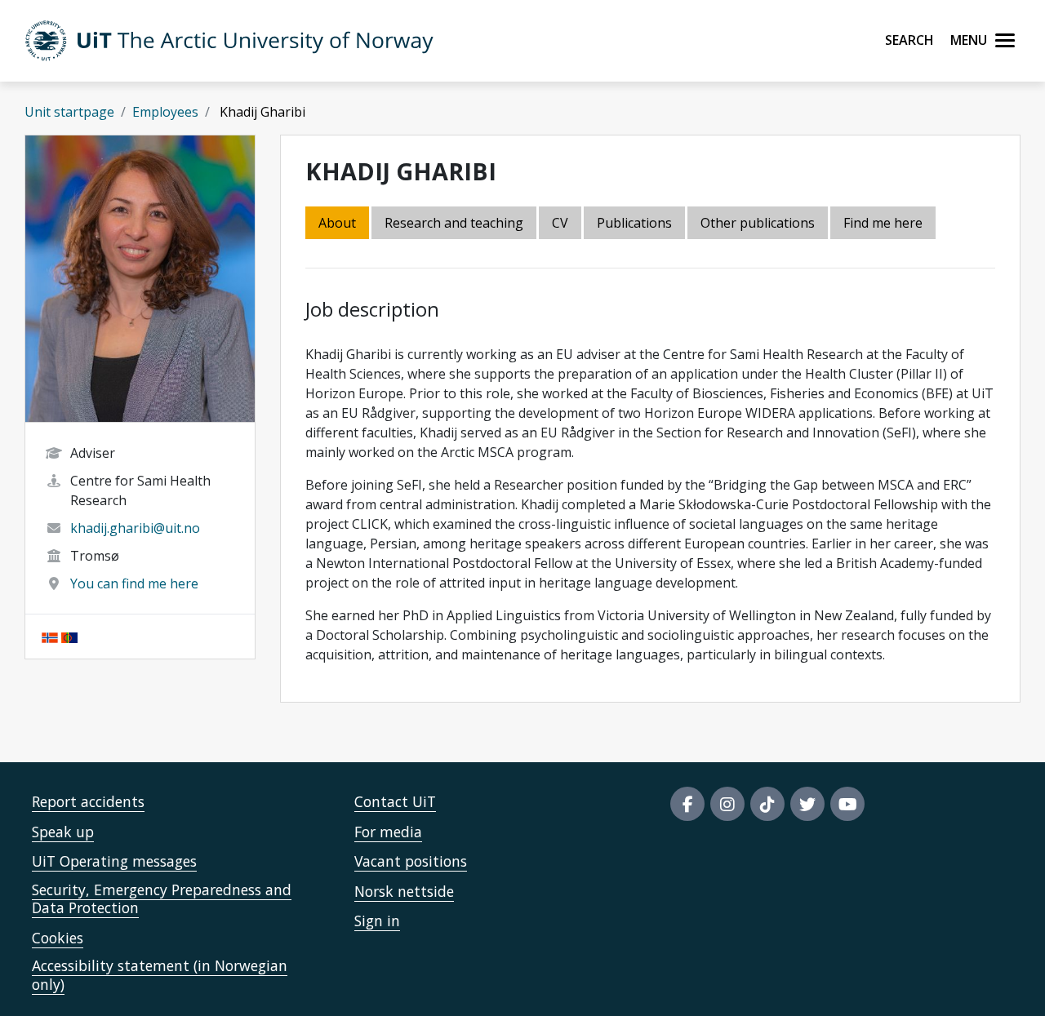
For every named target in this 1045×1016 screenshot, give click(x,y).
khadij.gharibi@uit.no (135, 528)
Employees (165, 112)
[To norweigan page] (50, 637)
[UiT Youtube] (847, 804)
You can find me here (134, 583)
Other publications (757, 223)
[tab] (635, 224)
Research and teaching (454, 223)
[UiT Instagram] (727, 804)
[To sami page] (69, 637)
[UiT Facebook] (687, 804)
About (337, 223)
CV (560, 223)
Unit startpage (69, 112)
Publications (634, 223)
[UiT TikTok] (767, 804)
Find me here (883, 223)
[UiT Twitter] (807, 804)
